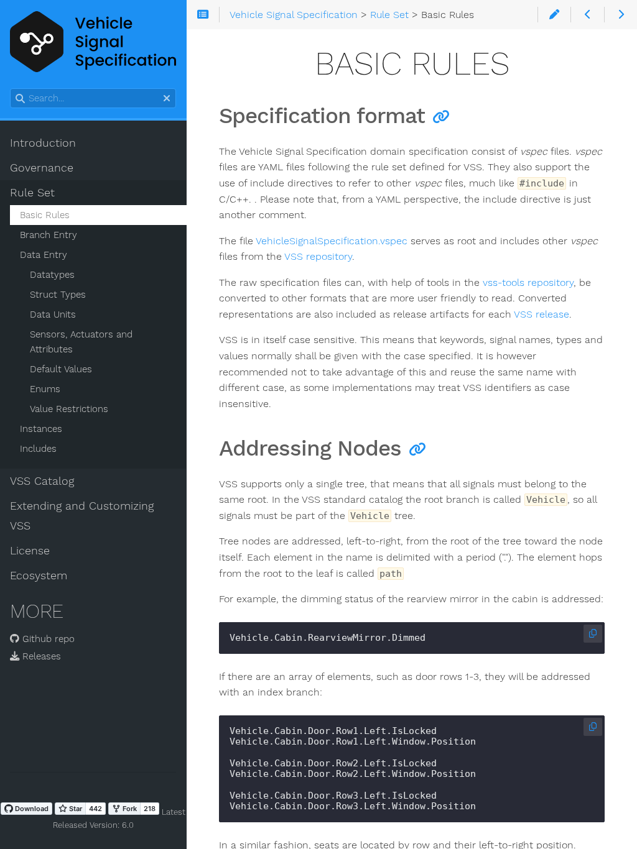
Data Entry (43, 254)
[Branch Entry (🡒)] (620, 15)
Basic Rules (45, 215)
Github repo (47, 639)
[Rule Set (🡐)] (586, 15)
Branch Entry (48, 235)
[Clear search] (166, 98)
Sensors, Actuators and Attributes (81, 342)
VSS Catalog (42, 481)
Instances (41, 428)
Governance (41, 168)
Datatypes (52, 274)
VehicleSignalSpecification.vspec (331, 241)
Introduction (43, 143)
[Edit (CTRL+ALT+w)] (553, 15)
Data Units (53, 314)
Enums (45, 389)
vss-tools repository (528, 282)
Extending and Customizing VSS (82, 516)
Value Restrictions (69, 409)
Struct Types (58, 294)
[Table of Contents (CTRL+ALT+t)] (203, 15)
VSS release (541, 314)
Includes (38, 448)
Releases (40, 656)
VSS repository (318, 256)
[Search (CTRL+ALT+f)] (20, 98)
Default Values (61, 369)
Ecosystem (38, 575)
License (30, 550)
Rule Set (32, 192)
